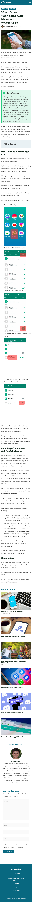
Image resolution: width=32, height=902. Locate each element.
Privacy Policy (16, 890)
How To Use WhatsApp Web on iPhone (13, 737)
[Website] (16, 839)
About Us (16, 888)
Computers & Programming (16, 878)
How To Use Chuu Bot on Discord (12, 712)
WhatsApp (5, 8)
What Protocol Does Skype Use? (12, 611)
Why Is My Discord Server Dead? (12, 687)
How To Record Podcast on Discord (13, 636)
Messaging (12, 8)
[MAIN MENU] (30, 2)
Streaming (16, 880)
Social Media (16, 873)
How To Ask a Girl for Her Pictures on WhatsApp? (13, 661)
